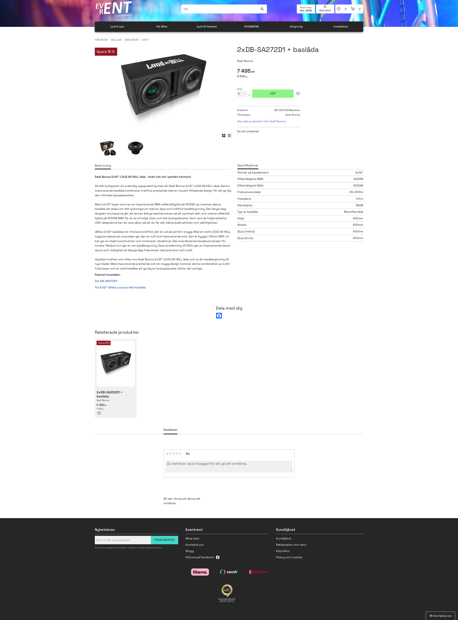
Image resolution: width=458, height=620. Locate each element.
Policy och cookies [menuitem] (289, 557)
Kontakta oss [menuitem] (195, 545)
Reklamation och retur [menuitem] (291, 545)
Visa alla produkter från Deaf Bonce (261, 121)
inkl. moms (306, 10)
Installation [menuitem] (341, 26)
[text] (300, 71)
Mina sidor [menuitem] (325, 10)
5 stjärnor (180, 453)
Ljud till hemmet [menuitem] (207, 26)
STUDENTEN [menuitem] (251, 26)
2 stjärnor (170, 453)
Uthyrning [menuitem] (296, 26)
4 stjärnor (176, 453)
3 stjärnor (173, 453)
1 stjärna (167, 453)
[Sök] (262, 9)
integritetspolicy (153, 547)
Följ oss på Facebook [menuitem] (200, 557)
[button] (342, 8)
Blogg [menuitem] (190, 551)
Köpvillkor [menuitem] (283, 551)
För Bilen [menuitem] (161, 26)
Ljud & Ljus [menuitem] (117, 26)
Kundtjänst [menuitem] (283, 538)
